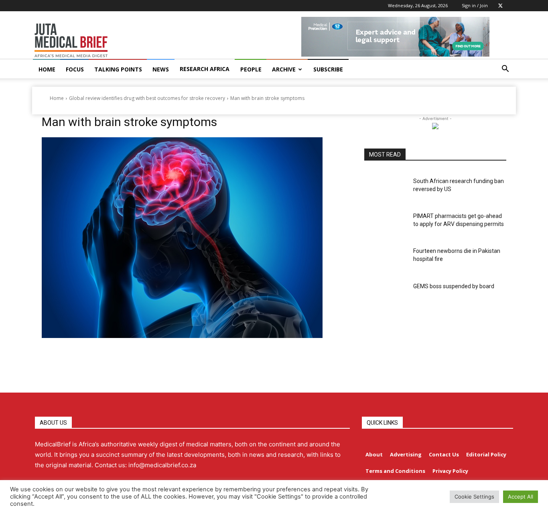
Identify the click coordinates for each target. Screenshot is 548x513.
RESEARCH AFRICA (204, 69)
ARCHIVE (284, 69)
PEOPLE (251, 69)
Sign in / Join (475, 5)
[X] (500, 5)
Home (57, 98)
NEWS (160, 69)
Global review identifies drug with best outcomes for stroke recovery (147, 98)
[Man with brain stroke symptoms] (193, 237)
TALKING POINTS (118, 69)
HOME (47, 69)
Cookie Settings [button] (474, 496)
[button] (505, 69)
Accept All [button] (520, 496)
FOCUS (75, 69)
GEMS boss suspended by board (453, 286)
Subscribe (328, 69)
